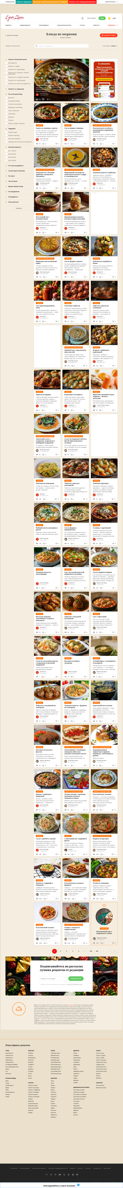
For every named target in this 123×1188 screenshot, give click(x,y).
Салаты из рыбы (33, 1094)
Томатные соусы (101, 1067)
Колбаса (30, 1053)
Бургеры (30, 1062)
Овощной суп (9, 1062)
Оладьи (53, 1099)
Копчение (76, 1101)
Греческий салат (33, 1103)
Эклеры (75, 1076)
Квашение (76, 1106)
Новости (96, 25)
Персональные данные (39, 1168)
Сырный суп (9, 1058)
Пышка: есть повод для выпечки (82, 2)
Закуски (31, 1050)
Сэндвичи (31, 1064)
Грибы (7, 1096)
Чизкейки (76, 1062)
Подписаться (76, 978)
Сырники (53, 1096)
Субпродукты (9, 1085)
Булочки (53, 1112)
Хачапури (54, 1106)
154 (91, 951)
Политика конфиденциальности (57, 1168)
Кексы (52, 1101)
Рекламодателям (25, 1168)
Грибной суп (9, 1055)
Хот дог (30, 1067)
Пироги (53, 1087)
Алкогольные (100, 1085)
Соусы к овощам (101, 1060)
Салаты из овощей (33, 1096)
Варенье (76, 1110)
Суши (30, 1076)
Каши (53, 1050)
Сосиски (30, 1055)
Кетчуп (98, 1076)
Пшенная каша (55, 1053)
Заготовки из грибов (79, 1096)
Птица (7, 1083)
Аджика (98, 1073)
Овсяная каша (55, 1060)
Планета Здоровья (24, 2)
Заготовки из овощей (79, 1094)
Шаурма (30, 1069)
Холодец (30, 1071)
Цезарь (30, 1112)
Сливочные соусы (101, 1062)
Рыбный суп (9, 1060)
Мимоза (30, 1110)
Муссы (75, 1069)
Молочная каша (56, 1064)
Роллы (30, 1078)
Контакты (80, 1168)
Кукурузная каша (56, 1067)
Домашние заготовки (81, 1087)
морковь (70, 1005)
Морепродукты (10, 1092)
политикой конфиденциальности (74, 984)
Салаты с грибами (33, 1092)
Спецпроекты (97, 1168)
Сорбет (75, 1082)
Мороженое (77, 1058)
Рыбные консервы (78, 1092)
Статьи (82, 25)
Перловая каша (55, 1069)
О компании (13, 1168)
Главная (54, 37)
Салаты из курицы (33, 1087)
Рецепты (8, 25)
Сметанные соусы (101, 1069)
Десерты (76, 1050)
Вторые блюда (10, 1078)
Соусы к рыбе (100, 1058)
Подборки (111, 25)
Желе (74, 1067)
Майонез (98, 1078)
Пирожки (53, 1094)
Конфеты (76, 1055)
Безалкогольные (101, 1087)
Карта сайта (107, 1168)
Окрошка (8, 1073)
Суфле (75, 1078)
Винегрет (31, 1101)
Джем (75, 1112)
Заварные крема (78, 1071)
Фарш (7, 1087)
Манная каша (55, 1055)
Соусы (98, 1050)
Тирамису (76, 1073)
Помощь (88, 1168)
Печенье (53, 1092)
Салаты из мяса (32, 1085)
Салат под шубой (33, 1108)
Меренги (76, 1080)
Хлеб (52, 1083)
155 (97, 951)
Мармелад (76, 1064)
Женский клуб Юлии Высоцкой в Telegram (50, 2)
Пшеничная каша (56, 1073)
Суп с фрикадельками (11, 1067)
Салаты (31, 1083)
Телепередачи (44, 25)
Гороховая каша (56, 1071)
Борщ (7, 1069)
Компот (75, 1115)
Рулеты (53, 1103)
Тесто (52, 1081)
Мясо (7, 1081)
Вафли (53, 1108)
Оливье (30, 1099)
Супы (7, 1050)
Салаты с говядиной (34, 1090)
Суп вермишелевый (11, 1064)
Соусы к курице (100, 1055)
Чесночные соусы (101, 1071)
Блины (53, 1090)
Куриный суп (9, 1053)
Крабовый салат (33, 1106)
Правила (72, 1168)
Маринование (77, 1108)
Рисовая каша (55, 1058)
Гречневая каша (56, 1062)
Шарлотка (54, 1115)
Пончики (53, 1110)
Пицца (53, 1085)
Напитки (99, 1083)
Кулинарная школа (64, 25)
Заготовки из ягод (78, 1099)
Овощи (7, 1094)
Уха (6, 1071)
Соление (76, 1103)
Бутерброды (32, 1058)
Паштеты (31, 1060)
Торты (75, 1053)
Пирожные (76, 1060)
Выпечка (54, 1078)
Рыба (7, 1090)
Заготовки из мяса (78, 1090)
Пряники (53, 1117)
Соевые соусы (100, 1064)
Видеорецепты (25, 25)
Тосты (30, 1073)
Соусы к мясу (100, 1053)
